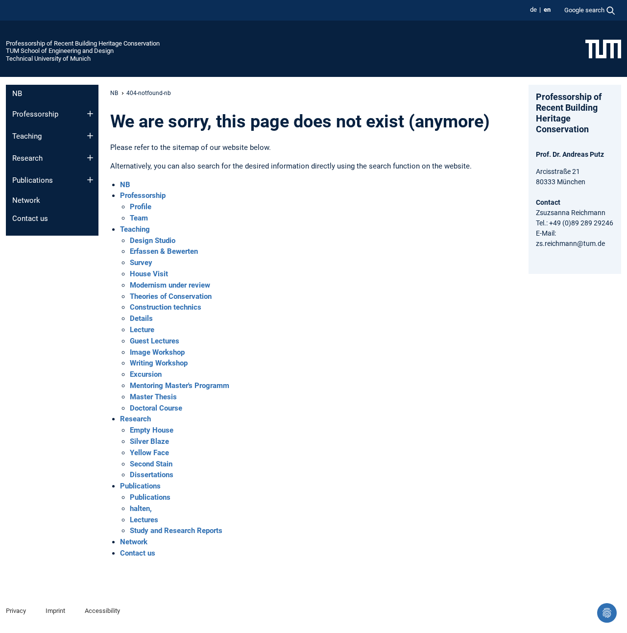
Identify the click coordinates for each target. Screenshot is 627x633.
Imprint (55, 610)
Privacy (16, 610)
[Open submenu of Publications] (90, 180)
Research (27, 158)
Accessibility (102, 610)
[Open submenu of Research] (90, 158)
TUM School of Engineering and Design (60, 50)
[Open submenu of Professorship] (90, 114)
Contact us (30, 218)
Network (26, 200)
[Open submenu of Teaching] (90, 136)
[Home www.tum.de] (603, 48)
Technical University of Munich (48, 58)
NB (17, 93)
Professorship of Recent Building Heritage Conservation (83, 43)
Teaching (27, 136)
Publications (32, 180)
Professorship (35, 114)
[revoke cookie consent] (607, 613)
